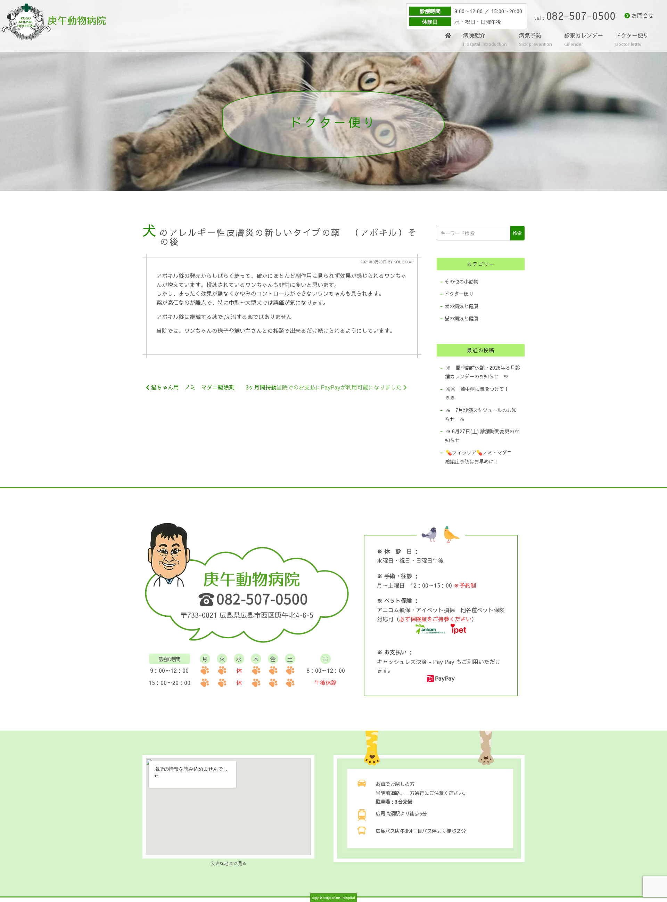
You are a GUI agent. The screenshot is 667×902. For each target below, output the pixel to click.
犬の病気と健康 (461, 306)
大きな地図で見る (229, 863)
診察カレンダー (583, 39)
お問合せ (643, 15)
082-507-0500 (581, 15)
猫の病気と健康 (461, 318)
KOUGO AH (404, 261)
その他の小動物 (461, 281)
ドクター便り (632, 40)
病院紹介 (485, 40)
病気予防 (535, 40)
